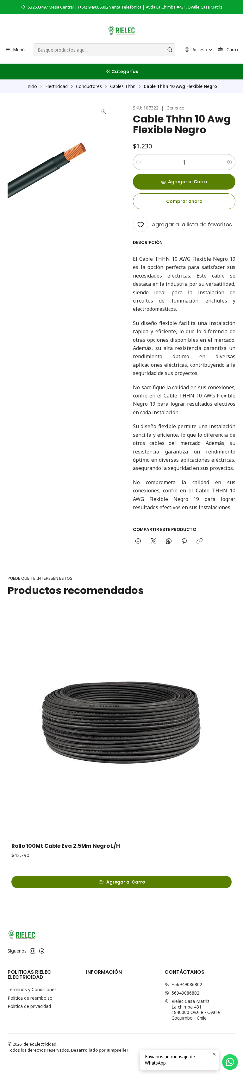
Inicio (31, 86)
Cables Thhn (122, 86)
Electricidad (56, 86)
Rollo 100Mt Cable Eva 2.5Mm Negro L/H (65, 846)
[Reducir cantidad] (138, 162)
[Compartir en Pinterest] (184, 541)
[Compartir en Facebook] (138, 541)
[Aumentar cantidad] (229, 162)
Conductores (89, 86)
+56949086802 (186, 984)
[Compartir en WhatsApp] (169, 541)
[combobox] (104, 49)
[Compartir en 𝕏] (153, 541)
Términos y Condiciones (32, 989)
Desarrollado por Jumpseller (99, 1050)
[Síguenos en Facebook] (42, 951)
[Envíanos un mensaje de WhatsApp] (230, 1062)
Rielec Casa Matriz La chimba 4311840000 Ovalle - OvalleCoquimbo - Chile (195, 1009)
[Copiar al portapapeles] (199, 541)
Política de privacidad (29, 1006)
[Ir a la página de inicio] (122, 30)
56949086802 (185, 993)
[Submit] (170, 49)
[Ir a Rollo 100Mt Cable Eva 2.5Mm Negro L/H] (121, 724)
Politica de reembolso (30, 998)
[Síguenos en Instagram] (32, 951)
